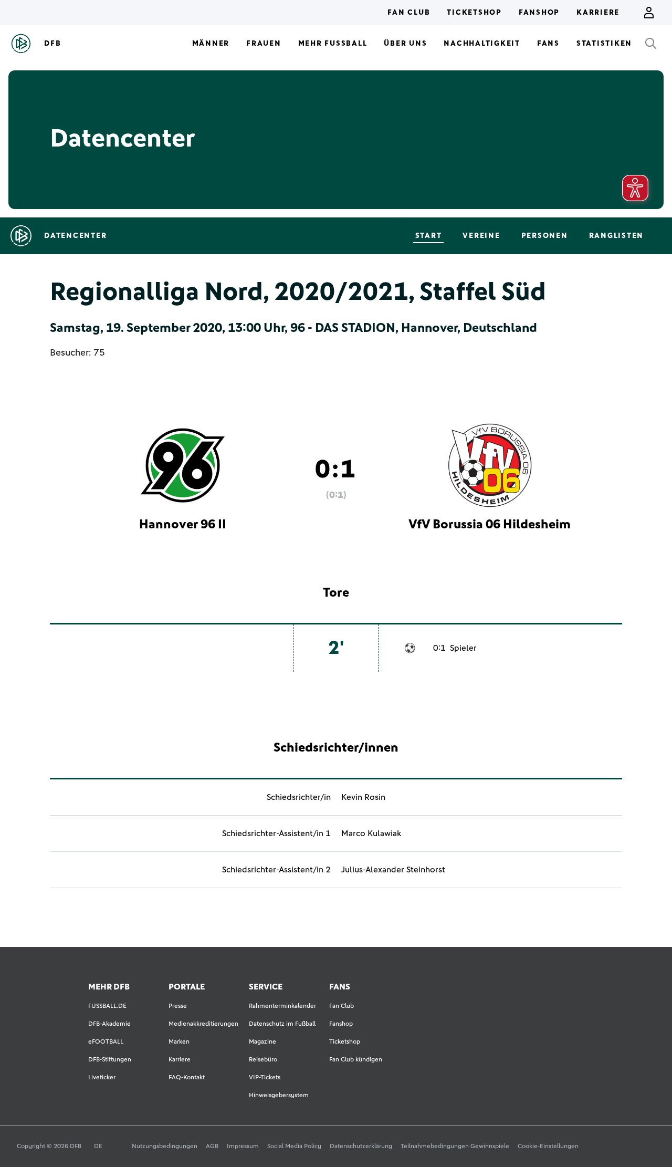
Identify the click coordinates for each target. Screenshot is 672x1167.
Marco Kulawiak (371, 833)
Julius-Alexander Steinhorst (393, 870)
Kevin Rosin (363, 797)
